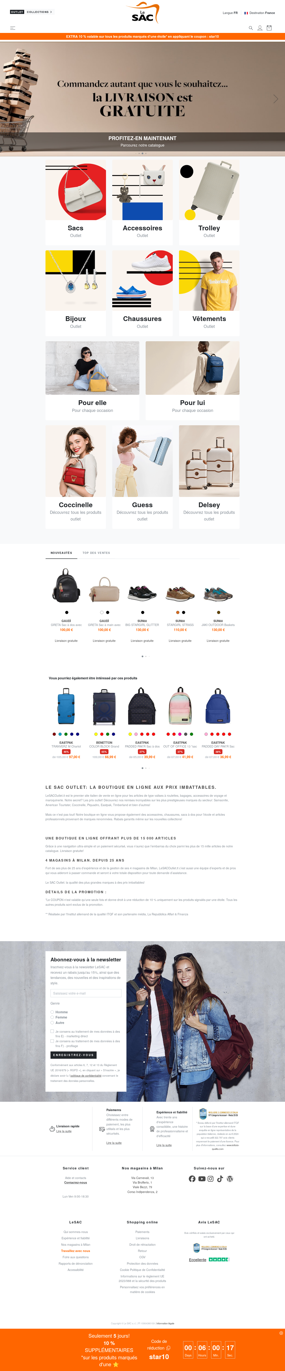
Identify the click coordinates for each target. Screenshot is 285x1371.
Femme (61, 1017)
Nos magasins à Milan (75, 1244)
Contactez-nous (75, 1182)
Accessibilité (76, 1270)
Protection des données (142, 1263)
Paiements (142, 1232)
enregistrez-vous (73, 1055)
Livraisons (142, 1238)
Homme (61, 1012)
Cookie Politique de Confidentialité (142, 1270)
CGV (142, 1257)
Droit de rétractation (142, 1244)
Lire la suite (64, 1131)
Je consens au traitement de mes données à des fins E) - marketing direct (87, 1033)
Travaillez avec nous (75, 1251)
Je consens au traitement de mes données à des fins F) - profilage (87, 1043)
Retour (142, 1251)
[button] (139, 153)
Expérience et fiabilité (76, 1238)
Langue (230, 13)
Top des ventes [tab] (96, 553)
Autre (59, 1022)
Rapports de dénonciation (76, 1263)
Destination (262, 13)
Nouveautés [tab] (61, 553)
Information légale (165, 1323)
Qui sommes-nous (76, 1232)
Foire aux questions (76, 1257)
